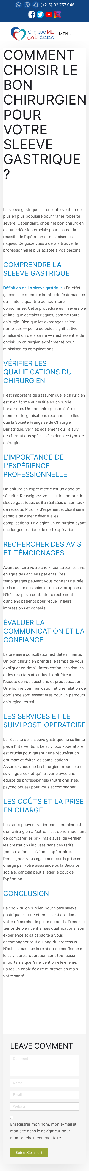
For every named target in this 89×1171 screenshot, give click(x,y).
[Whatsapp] (18, 5)
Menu (66, 34)
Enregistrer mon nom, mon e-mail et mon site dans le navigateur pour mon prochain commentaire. (43, 1131)
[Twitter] (40, 14)
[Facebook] (31, 14)
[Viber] (27, 5)
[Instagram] (57, 14)
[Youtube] (49, 14)
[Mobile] (36, 5)
